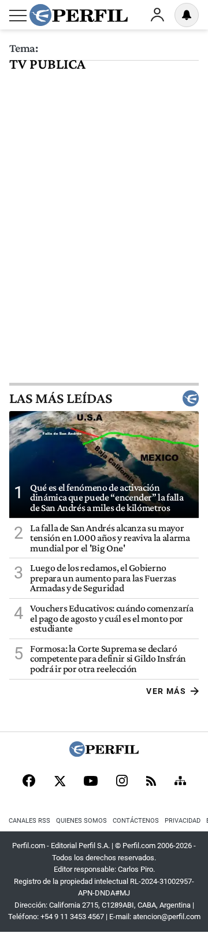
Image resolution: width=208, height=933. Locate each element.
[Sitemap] (180, 782)
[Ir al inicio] (78, 15)
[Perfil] (104, 753)
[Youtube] (91, 782)
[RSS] (151, 782)
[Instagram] (122, 782)
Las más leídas (60, 398)
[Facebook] (29, 781)
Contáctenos (136, 820)
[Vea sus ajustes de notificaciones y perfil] (186, 15)
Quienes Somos (81, 820)
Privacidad (182, 820)
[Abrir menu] (18, 15)
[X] (59, 782)
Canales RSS (29, 820)
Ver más (166, 691)
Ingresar (157, 15)
